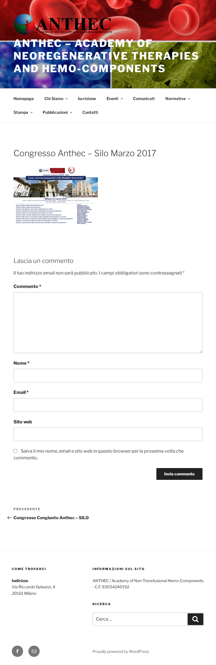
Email (21, 392)
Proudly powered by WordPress (121, 651)
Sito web (23, 422)
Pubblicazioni (55, 112)
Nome (22, 363)
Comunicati (144, 98)
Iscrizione (87, 98)
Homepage (24, 98)
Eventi (112, 98)
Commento (27, 286)
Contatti (90, 112)
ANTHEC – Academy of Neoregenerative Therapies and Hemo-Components (106, 56)
